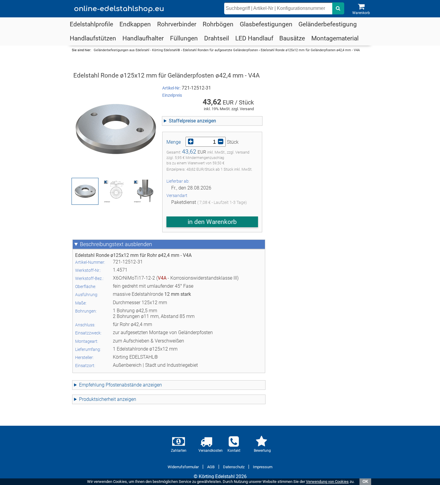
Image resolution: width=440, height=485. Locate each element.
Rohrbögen (218, 24)
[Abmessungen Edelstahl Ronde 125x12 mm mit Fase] (114, 191)
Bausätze (292, 38)
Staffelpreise (182, 121)
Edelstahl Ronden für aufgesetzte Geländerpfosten (220, 50)
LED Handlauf (254, 38)
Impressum (262, 467)
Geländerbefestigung (327, 24)
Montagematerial (335, 38)
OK (365, 481)
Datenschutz (234, 467)
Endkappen (135, 24)
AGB (211, 467)
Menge (173, 142)
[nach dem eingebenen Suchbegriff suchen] (338, 8)
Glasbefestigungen (266, 24)
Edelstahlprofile (91, 24)
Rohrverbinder (176, 24)
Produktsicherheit (97, 399)
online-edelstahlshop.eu (119, 9)
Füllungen (184, 38)
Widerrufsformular (183, 467)
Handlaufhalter (143, 38)
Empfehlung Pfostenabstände (110, 385)
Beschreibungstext (102, 244)
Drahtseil (216, 38)
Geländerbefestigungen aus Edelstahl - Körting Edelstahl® (137, 50)
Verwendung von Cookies (327, 481)
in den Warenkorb (212, 221)
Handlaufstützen (93, 38)
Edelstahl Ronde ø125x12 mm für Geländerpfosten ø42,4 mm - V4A (310, 50)
